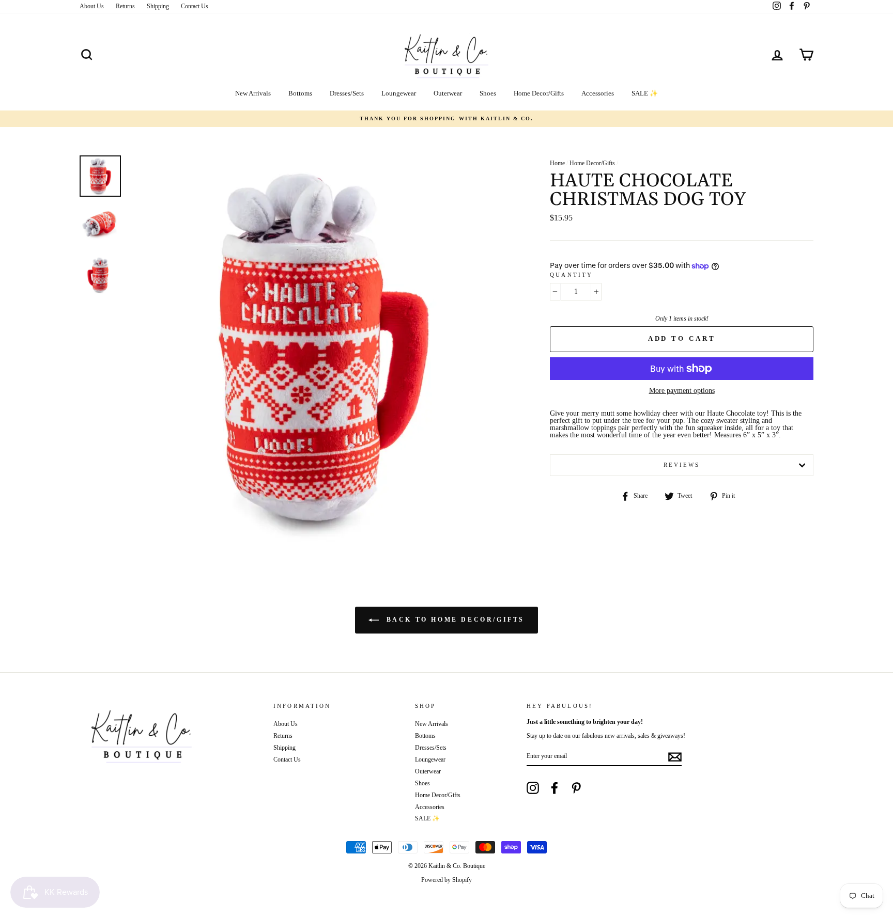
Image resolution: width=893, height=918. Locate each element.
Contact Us (194, 6)
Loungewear (398, 93)
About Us (92, 6)
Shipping (158, 6)
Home (557, 163)
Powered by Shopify (446, 879)
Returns (125, 6)
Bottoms (300, 93)
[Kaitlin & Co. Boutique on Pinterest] (576, 788)
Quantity (571, 275)
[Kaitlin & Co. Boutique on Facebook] (554, 788)
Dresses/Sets (347, 93)
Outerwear (448, 93)
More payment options (682, 390)
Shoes (488, 93)
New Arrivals (253, 93)
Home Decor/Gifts (539, 93)
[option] (446, 119)
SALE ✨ (645, 93)
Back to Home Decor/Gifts (454, 619)
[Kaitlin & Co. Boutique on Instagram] (533, 788)
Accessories (597, 93)
